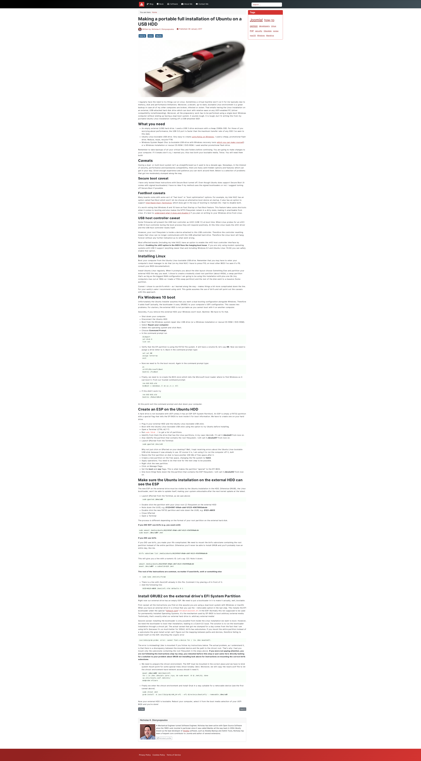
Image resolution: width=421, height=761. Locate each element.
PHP (252, 31)
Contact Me (203, 4)
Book (161, 4)
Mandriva (270, 35)
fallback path (172, 611)
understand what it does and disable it (172, 213)
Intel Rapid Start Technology (159, 203)
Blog (151, 4)
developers (264, 26)
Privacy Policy (145, 755)
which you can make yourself (230, 142)
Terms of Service (174, 755)
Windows (261, 35)
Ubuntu (159, 36)
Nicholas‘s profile (165, 738)
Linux (151, 36)
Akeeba (186, 731)
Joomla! (256, 20)
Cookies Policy (159, 755)
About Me (188, 4)
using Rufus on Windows (203, 137)
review (275, 31)
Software (174, 4)
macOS (253, 35)
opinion (254, 26)
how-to (142, 36)
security (258, 31)
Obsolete (268, 31)
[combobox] (267, 5)
